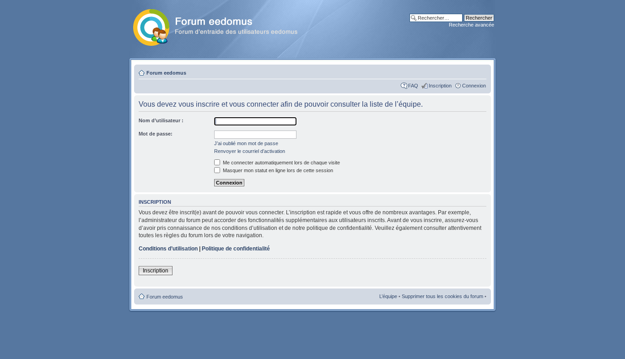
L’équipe (388, 296)
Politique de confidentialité (236, 248)
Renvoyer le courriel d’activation (249, 151)
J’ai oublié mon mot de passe (246, 143)
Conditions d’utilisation (168, 248)
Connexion (474, 85)
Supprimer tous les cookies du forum (442, 296)
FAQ (413, 85)
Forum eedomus (166, 73)
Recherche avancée (471, 24)
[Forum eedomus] (223, 26)
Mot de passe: (155, 133)
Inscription (440, 85)
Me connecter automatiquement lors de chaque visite (280, 162)
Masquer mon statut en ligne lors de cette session (277, 170)
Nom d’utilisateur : (161, 120)
